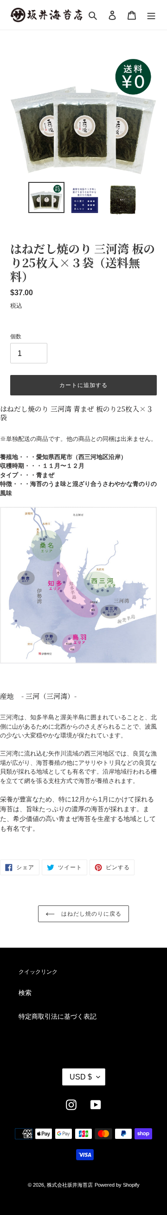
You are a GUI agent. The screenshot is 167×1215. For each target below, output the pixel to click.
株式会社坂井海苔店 (70, 1185)
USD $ (81, 1077)
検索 (25, 992)
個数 (15, 336)
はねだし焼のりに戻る (90, 914)
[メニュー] (151, 14)
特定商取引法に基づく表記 (57, 1016)
